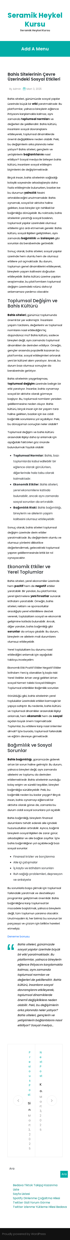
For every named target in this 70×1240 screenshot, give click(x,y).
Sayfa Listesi (21, 1194)
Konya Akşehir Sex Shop (41, 1088)
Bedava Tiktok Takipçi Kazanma (35, 1185)
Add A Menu (35, 49)
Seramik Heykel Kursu (35, 19)
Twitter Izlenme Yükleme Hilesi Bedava (40, 1207)
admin (17, 89)
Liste (16, 1189)
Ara (11, 1168)
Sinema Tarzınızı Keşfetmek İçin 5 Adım (29, 1107)
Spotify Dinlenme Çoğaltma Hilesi (36, 1198)
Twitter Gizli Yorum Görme (31, 1202)
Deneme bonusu (19, 936)
